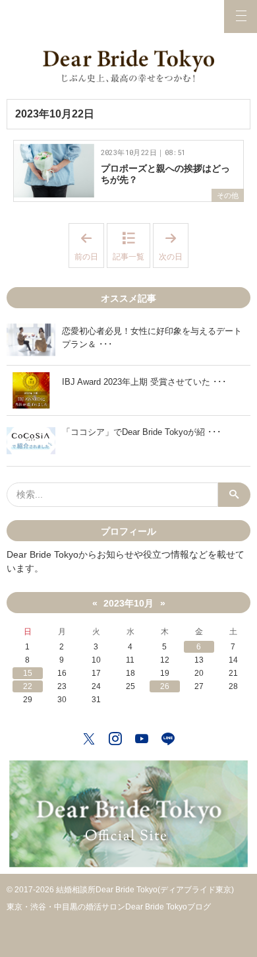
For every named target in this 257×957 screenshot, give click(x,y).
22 (27, 686)
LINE (168, 737)
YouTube (142, 737)
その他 (228, 195)
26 (164, 686)
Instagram (115, 737)
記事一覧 (128, 256)
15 (27, 673)
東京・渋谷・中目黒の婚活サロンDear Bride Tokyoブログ (109, 906)
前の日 (89, 246)
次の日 (173, 246)
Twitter (89, 737)
